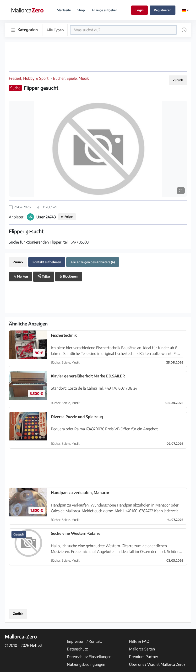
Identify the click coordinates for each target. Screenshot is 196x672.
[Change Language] (185, 10)
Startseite (64, 10)
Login (140, 10)
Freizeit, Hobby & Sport (29, 78)
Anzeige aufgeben (105, 10)
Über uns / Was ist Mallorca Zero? (157, 664)
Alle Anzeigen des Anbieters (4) (93, 262)
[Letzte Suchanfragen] (184, 30)
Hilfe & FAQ (139, 641)
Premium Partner (143, 656)
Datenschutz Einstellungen (89, 656)
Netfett (36, 645)
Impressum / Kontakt (84, 641)
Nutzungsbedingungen (86, 664)
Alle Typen (55, 30)
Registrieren (162, 10)
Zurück (178, 80)
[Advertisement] (98, 57)
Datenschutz (77, 649)
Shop (81, 10)
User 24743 (46, 217)
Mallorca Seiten (142, 649)
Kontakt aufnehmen (47, 262)
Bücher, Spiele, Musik (71, 78)
